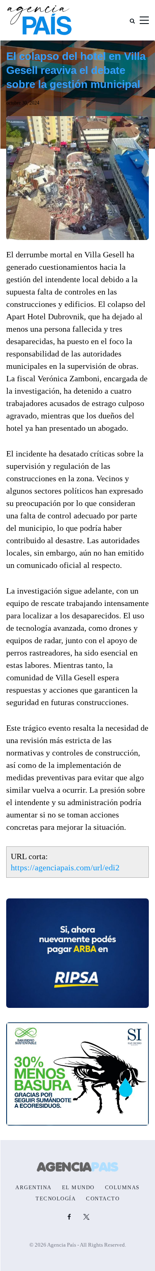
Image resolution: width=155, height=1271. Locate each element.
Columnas (122, 1187)
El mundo (78, 1187)
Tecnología (56, 1199)
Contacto (102, 1199)
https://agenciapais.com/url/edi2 (65, 867)
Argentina (33, 1187)
